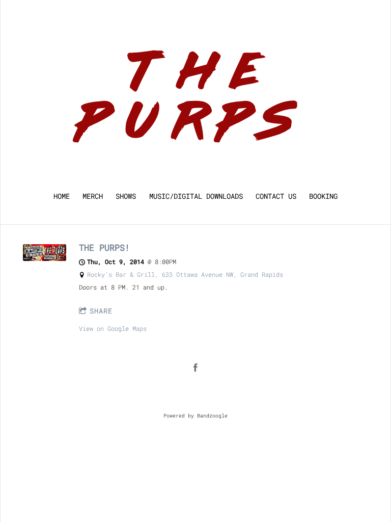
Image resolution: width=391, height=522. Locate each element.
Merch (92, 196)
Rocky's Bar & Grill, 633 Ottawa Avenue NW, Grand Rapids (185, 274)
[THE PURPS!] (44, 258)
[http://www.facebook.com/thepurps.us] (195, 367)
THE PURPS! (104, 247)
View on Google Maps (113, 328)
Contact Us (276, 196)
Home (61, 196)
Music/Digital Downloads (196, 196)
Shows (126, 196)
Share (101, 311)
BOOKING (323, 196)
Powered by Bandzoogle (195, 415)
